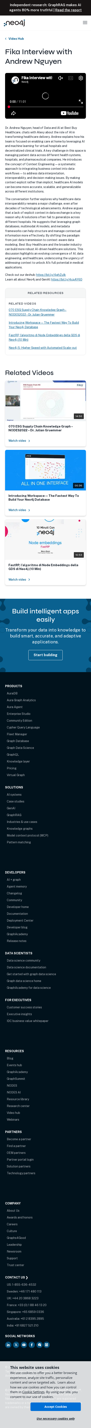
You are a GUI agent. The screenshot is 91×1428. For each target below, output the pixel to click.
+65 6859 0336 (33, 1312)
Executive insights (19, 1014)
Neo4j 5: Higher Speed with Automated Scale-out (43, 347)
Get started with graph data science (31, 974)
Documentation (17, 913)
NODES (12, 1085)
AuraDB (12, 693)
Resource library (18, 1099)
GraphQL (13, 754)
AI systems (14, 794)
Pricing (12, 768)
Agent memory (17, 886)
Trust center (15, 1265)
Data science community (23, 960)
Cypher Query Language (23, 727)
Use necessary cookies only (56, 1419)
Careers (12, 1224)
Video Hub (16, 38)
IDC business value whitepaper (27, 1021)
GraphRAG (14, 815)
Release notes (16, 941)
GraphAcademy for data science (29, 987)
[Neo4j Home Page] (14, 23)
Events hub (14, 1065)
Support (12, 1258)
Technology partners (21, 1173)
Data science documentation (26, 967)
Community (14, 900)
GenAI (11, 808)
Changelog (14, 893)
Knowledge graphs (20, 828)
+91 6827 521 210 (27, 1325)
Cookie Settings (33, 1392)
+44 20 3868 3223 (25, 1298)
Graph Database (18, 741)
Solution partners (18, 1166)
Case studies (15, 801)
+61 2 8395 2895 (32, 1318)
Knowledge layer (18, 761)
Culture (12, 1231)
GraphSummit (16, 1078)
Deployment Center (20, 920)
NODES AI (14, 1092)
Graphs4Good (16, 1238)
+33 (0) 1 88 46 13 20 (32, 1305)
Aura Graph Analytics (21, 700)
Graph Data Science (20, 748)
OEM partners (16, 1152)
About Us (13, 1210)
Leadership (14, 1244)
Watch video (17, 440)
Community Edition (19, 720)
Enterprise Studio (18, 713)
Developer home (18, 907)
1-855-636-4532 (24, 1284)
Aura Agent (15, 707)
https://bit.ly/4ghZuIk (51, 274)
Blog (10, 1058)
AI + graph (14, 879)
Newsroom (14, 1251)
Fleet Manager (17, 734)
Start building (46, 655)
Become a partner (19, 1139)
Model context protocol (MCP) (27, 835)
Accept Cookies (55, 1407)
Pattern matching (19, 842)
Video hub (13, 1112)
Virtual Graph (16, 775)
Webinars (13, 1119)
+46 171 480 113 (30, 1291)
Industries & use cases (22, 822)
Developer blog (17, 927)
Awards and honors (20, 1217)
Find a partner (16, 1146)
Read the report (68, 10)
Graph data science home (24, 981)
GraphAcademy (17, 934)
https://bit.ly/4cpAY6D (66, 279)
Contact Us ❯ (16, 1277)
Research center (18, 1106)
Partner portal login (20, 1159)
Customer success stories (24, 1007)
